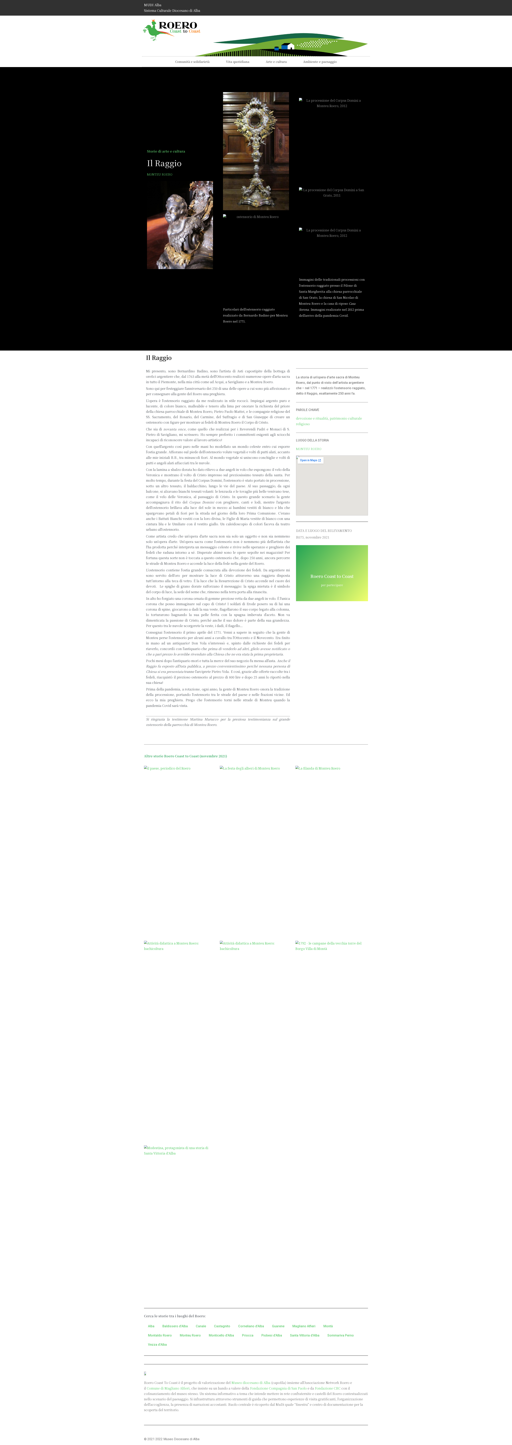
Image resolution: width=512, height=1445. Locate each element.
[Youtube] (363, 7)
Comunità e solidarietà (192, 61)
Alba (151, 1326)
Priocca (247, 1335)
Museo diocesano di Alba (250, 1382)
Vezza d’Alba (157, 1345)
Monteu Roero (159, 174)
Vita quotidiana (237, 61)
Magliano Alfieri (303, 1326)
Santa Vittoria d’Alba (304, 1335)
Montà (328, 1326)
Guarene (278, 1326)
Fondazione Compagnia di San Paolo (278, 1388)
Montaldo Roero (160, 1335)
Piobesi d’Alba (271, 1335)
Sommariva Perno (340, 1335)
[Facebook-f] (339, 7)
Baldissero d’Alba (175, 1326)
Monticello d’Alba (221, 1335)
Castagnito (222, 1326)
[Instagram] (351, 7)
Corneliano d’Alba (251, 1326)
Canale (201, 1326)
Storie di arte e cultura (166, 151)
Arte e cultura (276, 61)
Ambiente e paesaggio (320, 61)
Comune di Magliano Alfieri (168, 1388)
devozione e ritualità (312, 418)
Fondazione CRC (328, 1388)
